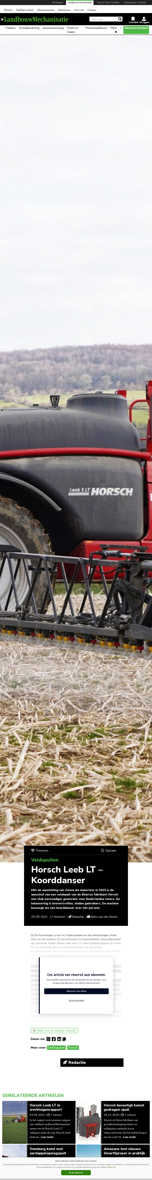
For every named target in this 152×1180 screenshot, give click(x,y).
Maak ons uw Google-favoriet (56, 1031)
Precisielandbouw (96, 28)
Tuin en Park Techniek (107, 2)
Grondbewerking (29, 28)
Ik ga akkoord (76, 1172)
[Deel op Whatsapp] (49, 1039)
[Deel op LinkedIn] (59, 1039)
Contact (92, 10)
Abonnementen (45, 10)
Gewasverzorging (53, 28)
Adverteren (64, 10)
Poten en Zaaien (72, 30)
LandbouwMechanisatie (80, 2)
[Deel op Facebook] (54, 1039)
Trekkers (10, 28)
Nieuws (8, 10)
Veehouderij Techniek (135, 2)
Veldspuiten (56, 1048)
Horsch (73, 1048)
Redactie (78, 917)
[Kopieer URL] (64, 1039)
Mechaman (57, 2)
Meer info (112, 1167)
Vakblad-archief (25, 10)
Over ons (79, 10)
